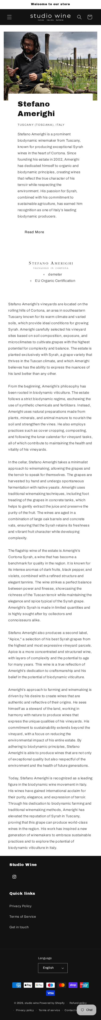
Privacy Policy (20, 906)
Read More (34, 232)
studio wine (32, 1003)
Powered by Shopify (52, 1003)
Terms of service (49, 1010)
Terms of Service (22, 916)
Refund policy (78, 1003)
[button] (9, 17)
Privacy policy (25, 1010)
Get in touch (19, 927)
